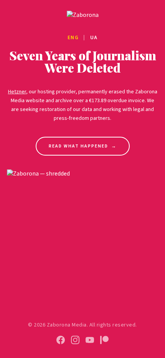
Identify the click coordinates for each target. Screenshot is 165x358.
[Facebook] (60, 340)
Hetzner (17, 92)
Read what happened (83, 146)
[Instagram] (75, 340)
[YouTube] (90, 340)
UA (94, 37)
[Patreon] (104, 340)
